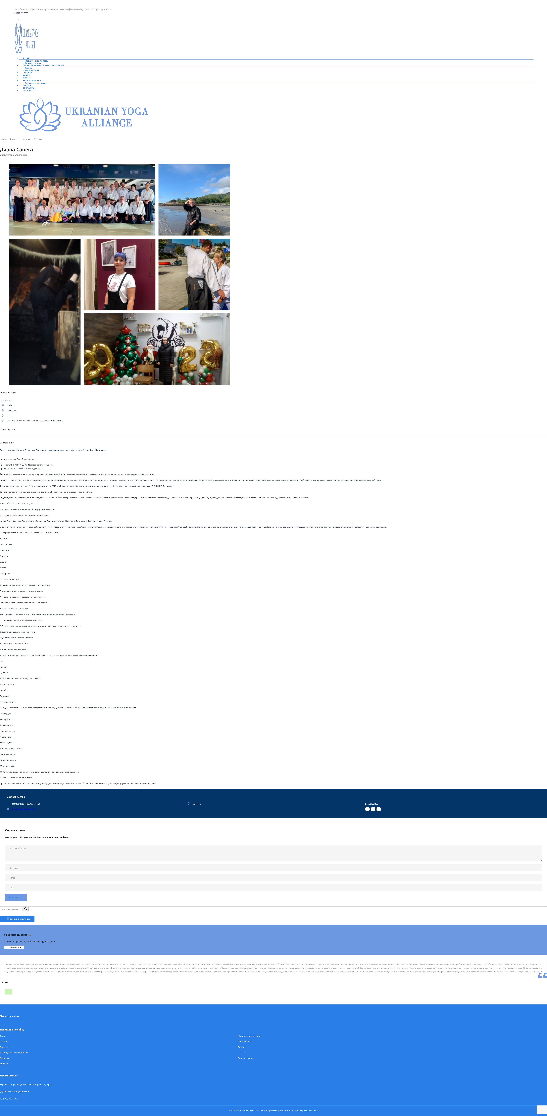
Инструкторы (32, 70)
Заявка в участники (35, 83)
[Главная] (85, 132)
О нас (26, 58)
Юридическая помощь (36, 61)
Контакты (29, 88)
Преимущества (32, 80)
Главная (3, 139)
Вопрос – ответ (33, 63)
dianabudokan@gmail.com (23, 809)
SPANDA (27, 90)
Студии (28, 68)
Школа (27, 78)
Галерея (28, 73)
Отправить (14, 897)
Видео (26, 75)
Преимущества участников (14, 1052)
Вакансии (5, 1058)
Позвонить (15, 947)
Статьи (27, 85)
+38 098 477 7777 (21, 13)
